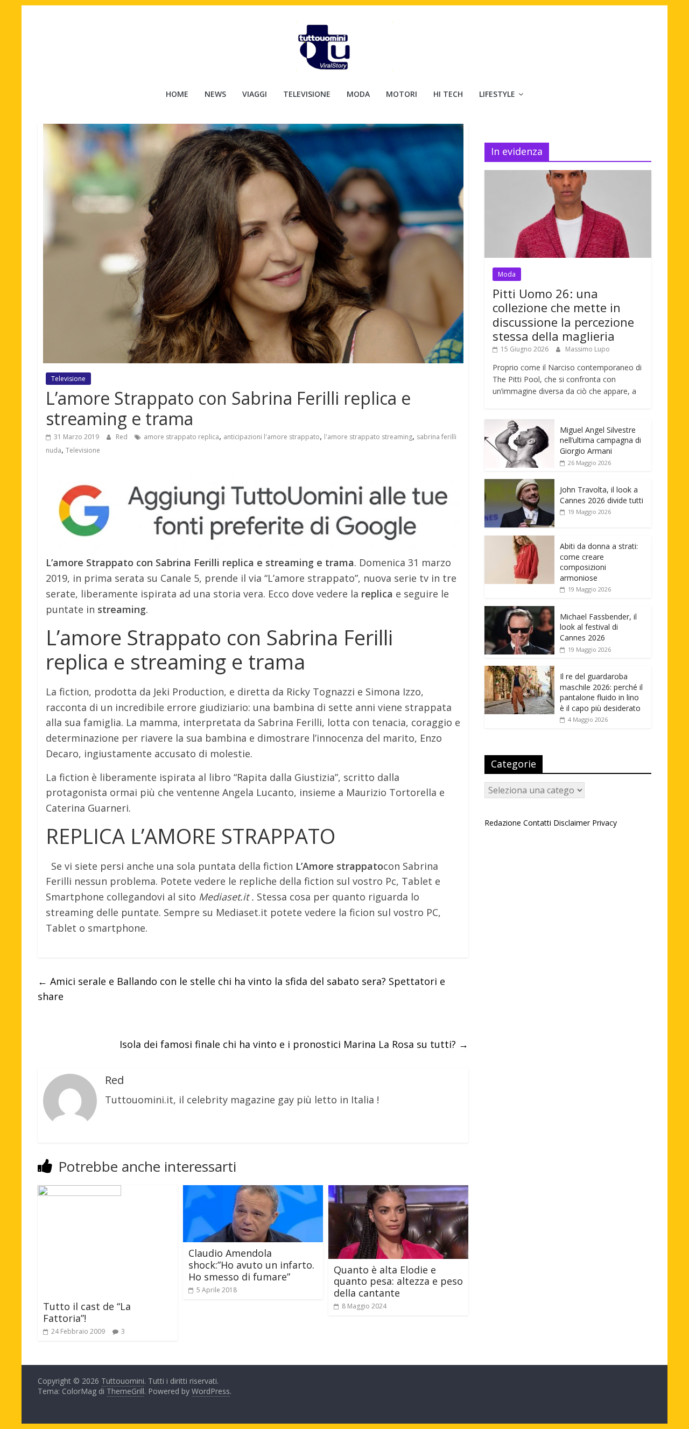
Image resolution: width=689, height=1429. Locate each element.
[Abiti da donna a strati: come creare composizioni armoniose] (519, 541)
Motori (401, 94)
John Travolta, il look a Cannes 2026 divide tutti (601, 494)
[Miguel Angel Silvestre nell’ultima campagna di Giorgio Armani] (519, 425)
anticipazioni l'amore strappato (271, 436)
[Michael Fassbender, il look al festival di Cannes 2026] (519, 612)
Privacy (604, 823)
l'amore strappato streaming (368, 436)
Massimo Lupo (587, 349)
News (215, 94)
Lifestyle (497, 94)
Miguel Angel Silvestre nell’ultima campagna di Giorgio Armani (600, 440)
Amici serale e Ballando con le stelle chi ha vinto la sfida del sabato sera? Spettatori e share (241, 989)
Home (177, 94)
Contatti (537, 823)
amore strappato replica (181, 436)
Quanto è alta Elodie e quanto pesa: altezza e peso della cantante (398, 1281)
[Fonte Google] (253, 511)
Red (122, 436)
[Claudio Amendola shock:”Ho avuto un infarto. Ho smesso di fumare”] (253, 1192)
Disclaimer (571, 823)
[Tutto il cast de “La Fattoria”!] (79, 1192)
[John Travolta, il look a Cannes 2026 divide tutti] (519, 485)
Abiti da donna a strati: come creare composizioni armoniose (599, 562)
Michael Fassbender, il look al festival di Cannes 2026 (598, 627)
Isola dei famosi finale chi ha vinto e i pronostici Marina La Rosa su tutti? (293, 1044)
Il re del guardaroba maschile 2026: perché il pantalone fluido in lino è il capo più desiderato (601, 692)
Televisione (307, 94)
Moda (358, 94)
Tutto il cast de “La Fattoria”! (87, 1312)
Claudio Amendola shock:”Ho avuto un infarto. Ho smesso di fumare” (251, 1265)
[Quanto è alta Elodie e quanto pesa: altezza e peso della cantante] (398, 1192)
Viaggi (254, 94)
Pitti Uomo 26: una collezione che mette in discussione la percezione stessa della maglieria (563, 314)
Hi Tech (448, 94)
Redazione (502, 823)
